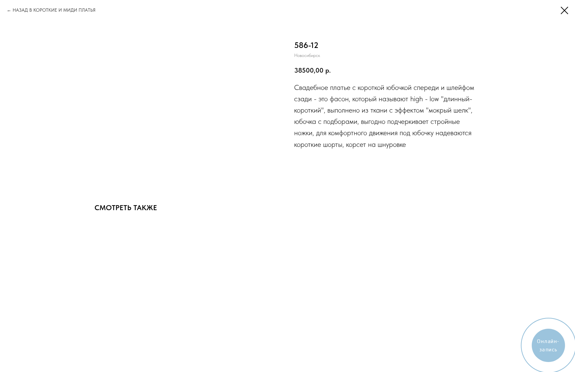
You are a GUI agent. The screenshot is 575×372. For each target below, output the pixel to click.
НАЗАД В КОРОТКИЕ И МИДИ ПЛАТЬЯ (54, 10)
